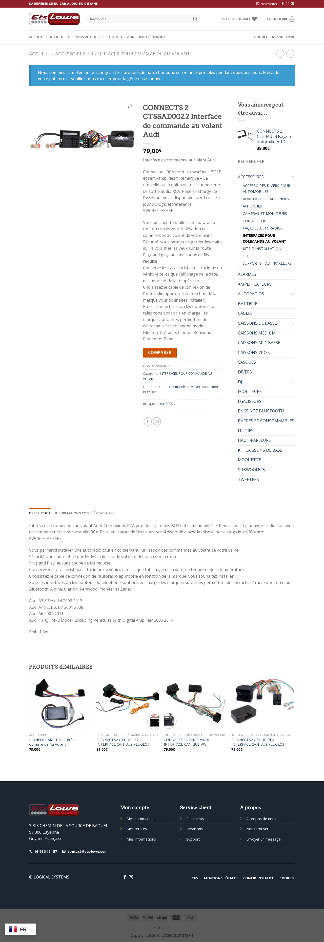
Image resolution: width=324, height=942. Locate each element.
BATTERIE (247, 303)
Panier (159, 37)
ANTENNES (252, 206)
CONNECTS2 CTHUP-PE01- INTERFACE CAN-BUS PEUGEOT (258, 742)
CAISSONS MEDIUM (257, 333)
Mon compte (138, 37)
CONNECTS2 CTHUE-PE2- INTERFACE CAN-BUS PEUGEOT (123, 742)
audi (164, 386)
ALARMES (247, 274)
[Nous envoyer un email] (292, 4)
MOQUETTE (249, 460)
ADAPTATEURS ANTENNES (266, 198)
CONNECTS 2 (166, 403)
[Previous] (29, 721)
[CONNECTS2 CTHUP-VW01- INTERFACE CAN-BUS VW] (195, 703)
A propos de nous (84, 37)
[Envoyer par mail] (157, 421)
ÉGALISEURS (249, 401)
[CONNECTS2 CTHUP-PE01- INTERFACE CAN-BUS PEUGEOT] (262, 703)
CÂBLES (245, 313)
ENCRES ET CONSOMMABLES (266, 421)
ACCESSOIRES (70, 53)
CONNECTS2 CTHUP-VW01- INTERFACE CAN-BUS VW (187, 742)
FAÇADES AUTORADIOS (263, 228)
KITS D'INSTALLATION (262, 248)
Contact (115, 37)
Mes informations (141, 839)
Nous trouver (257, 828)
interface (150, 391)
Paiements (195, 818)
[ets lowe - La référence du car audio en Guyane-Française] (54, 19)
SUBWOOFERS (251, 469)
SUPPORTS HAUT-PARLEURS (267, 263)
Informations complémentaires (84, 513)
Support (193, 839)
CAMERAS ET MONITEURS (265, 213)
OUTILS (249, 256)
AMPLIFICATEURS (255, 284)
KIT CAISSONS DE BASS (260, 450)
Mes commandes (141, 818)
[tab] (40, 513)
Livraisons (194, 828)
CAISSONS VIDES (254, 352)
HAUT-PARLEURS (254, 440)
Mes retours (137, 828)
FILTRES (245, 430)
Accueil (36, 37)
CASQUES (247, 362)
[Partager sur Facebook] (148, 421)
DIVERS (245, 372)
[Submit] (195, 19)
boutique (55, 37)
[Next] (293, 721)
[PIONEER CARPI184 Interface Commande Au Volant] (60, 703)
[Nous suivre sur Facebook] (282, 4)
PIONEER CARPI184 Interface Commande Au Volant (53, 742)
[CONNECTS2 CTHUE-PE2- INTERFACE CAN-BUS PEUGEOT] (127, 703)
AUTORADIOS (251, 294)
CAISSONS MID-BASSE (259, 342)
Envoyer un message (263, 839)
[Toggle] (293, 177)
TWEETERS (248, 479)
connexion (210, 386)
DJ (240, 382)
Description (40, 513)
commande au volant (184, 386)
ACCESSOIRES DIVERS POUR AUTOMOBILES (266, 188)
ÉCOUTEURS (250, 391)
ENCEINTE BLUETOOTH (261, 411)
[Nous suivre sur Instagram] (287, 4)
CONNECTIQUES (257, 220)
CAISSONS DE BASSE (257, 323)
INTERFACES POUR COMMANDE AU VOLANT (141, 53)
